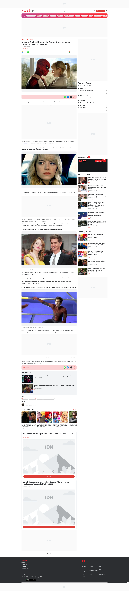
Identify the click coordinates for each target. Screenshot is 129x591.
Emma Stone (25, 143)
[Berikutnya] (77, 417)
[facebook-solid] (68, 97)
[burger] (107, 11)
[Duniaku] (28, 10)
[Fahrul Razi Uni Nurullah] (23, 404)
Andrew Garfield (26, 101)
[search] (94, 11)
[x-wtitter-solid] (71, 97)
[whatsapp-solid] (65, 97)
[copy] (74, 97)
